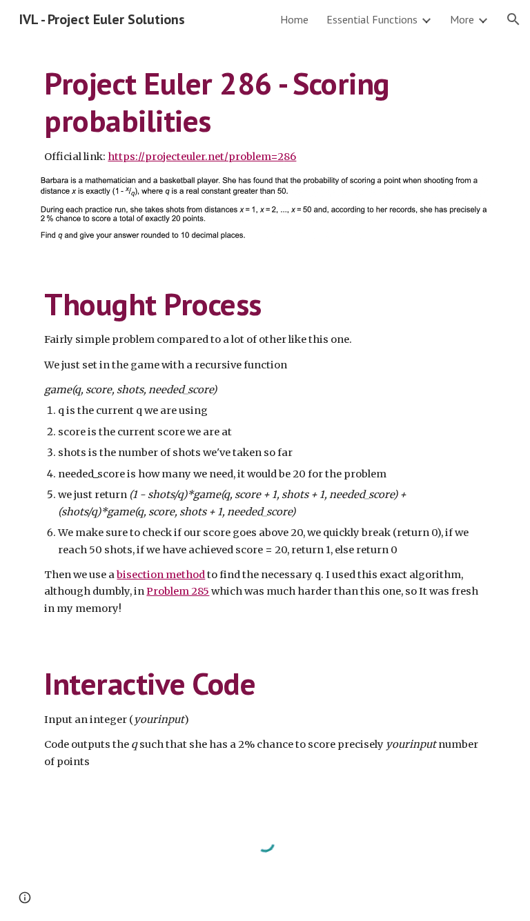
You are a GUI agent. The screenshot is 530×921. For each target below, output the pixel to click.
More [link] (462, 19)
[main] (265, 115)
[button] (513, 19)
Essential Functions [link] (372, 19)
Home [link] (294, 19)
